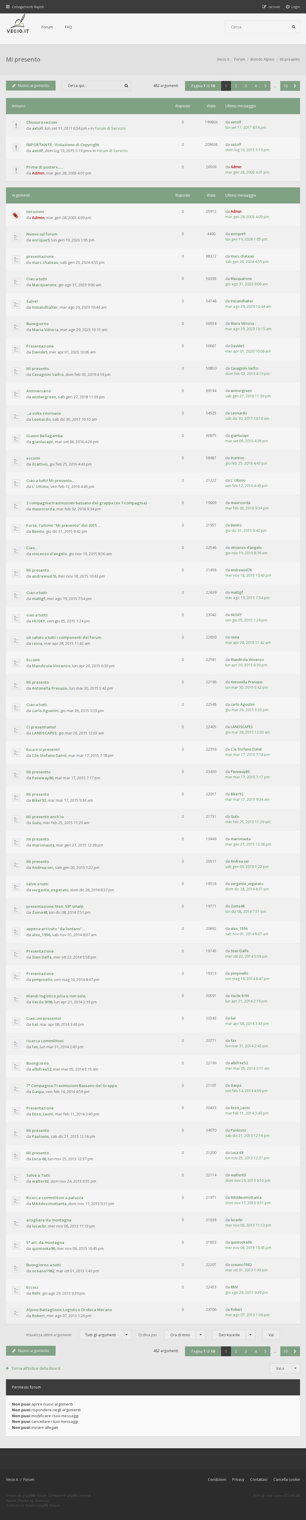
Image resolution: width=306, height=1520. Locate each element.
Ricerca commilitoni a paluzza (54, 1197)
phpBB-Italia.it (49, 1505)
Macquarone (44, 284)
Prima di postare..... (44, 167)
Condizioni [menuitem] (217, 1479)
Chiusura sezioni (41, 122)
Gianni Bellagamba (44, 435)
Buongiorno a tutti (43, 1265)
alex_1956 (41, 934)
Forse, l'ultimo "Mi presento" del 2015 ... (63, 525)
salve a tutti (37, 884)
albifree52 (41, 1069)
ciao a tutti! (37, 615)
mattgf (38, 598)
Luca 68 (39, 1158)
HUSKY (38, 621)
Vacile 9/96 (42, 1002)
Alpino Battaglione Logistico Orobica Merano (69, 1309)
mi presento (37, 839)
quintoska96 (43, 1248)
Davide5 (40, 352)
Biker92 (39, 800)
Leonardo (41, 419)
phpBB (27, 1495)
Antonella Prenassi (50, 688)
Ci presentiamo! (41, 727)
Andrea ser (42, 867)
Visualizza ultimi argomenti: (71, 1334)
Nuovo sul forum (41, 234)
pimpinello (42, 979)
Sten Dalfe (42, 957)
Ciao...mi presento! (43, 1018)
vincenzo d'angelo (49, 553)
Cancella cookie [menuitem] (286, 1479)
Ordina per (164, 1334)
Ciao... (31, 547)
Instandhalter (45, 307)
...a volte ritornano (43, 413)
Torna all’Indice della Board (35, 1368)
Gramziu (42, 1500)
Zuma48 (39, 912)
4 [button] (256, 85)
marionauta (43, 845)
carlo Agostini (45, 710)
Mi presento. (38, 570)
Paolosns (40, 1136)
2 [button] (236, 85)
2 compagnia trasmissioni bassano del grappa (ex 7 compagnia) (86, 503)
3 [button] (246, 85)
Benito (38, 531)
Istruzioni (35, 211)
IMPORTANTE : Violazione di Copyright (62, 144)
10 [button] (285, 85)
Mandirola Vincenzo (51, 665)
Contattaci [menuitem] (258, 1479)
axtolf (37, 128)
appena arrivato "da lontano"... (55, 928)
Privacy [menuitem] (238, 1479)
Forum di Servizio (110, 128)
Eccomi (33, 659)
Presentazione (40, 346)
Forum (47, 27)
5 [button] (265, 85)
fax (35, 1046)
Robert (38, 1315)
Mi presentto (38, 771)
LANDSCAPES (44, 733)
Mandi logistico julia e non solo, (56, 996)
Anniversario (38, 391)
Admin (38, 173)
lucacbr (39, 1226)
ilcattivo (40, 464)
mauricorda (43, 509)
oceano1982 (43, 1270)
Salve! (32, 301)
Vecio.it (12, 1479)
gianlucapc (42, 441)
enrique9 (40, 240)
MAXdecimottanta (49, 1203)
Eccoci (32, 1287)
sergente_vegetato (50, 890)
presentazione (40, 256)
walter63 (40, 1181)
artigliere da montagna (48, 1220)
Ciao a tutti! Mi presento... (50, 480)
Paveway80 (42, 777)
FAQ (68, 27)
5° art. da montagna (45, 1242)
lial (35, 1024)
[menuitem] (293, 6)
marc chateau (45, 262)
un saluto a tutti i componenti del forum (63, 637)
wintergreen (44, 396)
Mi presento (23, 59)
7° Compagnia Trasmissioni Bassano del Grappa (71, 1085)
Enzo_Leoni (42, 1114)
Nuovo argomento (33, 85)
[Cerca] (294, 27)
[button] (295, 86)
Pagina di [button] (203, 85)
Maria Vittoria (45, 329)
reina (37, 643)
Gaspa (38, 1091)
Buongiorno (37, 323)
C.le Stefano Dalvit (49, 755)
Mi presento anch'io (45, 816)
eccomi (33, 458)
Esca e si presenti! (43, 749)
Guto (36, 822)
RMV (36, 1293)
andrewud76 (44, 576)
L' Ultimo (40, 486)
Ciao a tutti (36, 278)
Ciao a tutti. (37, 704)
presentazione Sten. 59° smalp (54, 906)
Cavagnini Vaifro (48, 374)
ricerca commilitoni (45, 1040)
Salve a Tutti (38, 1175)
